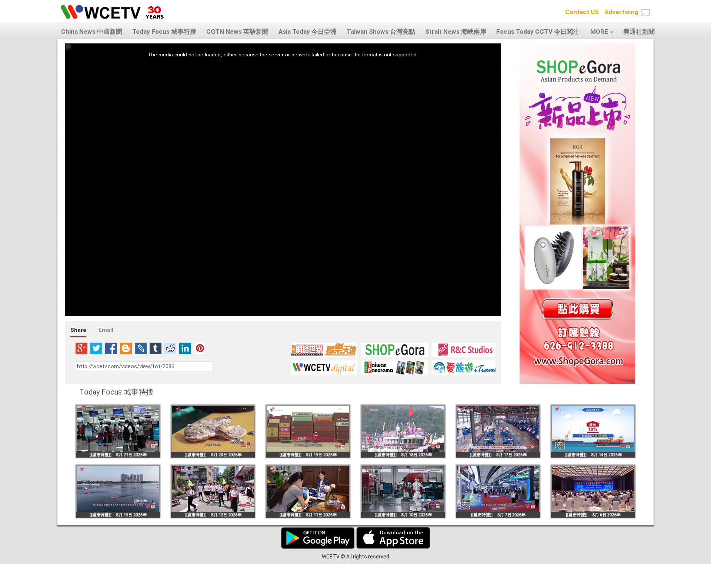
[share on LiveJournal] (141, 348)
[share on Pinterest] (200, 348)
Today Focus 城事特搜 (164, 31)
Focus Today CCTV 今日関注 (537, 31)
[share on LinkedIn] (185, 348)
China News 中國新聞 (91, 31)
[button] (645, 13)
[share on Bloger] (126, 348)
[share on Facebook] (111, 348)
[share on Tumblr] (155, 348)
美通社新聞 (639, 31)
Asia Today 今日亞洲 (307, 31)
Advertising (621, 12)
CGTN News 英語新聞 (237, 31)
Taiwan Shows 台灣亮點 (381, 31)
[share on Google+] (81, 348)
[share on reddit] (170, 348)
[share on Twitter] (96, 348)
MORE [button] (600, 31)
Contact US (582, 12)
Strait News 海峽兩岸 (455, 31)
